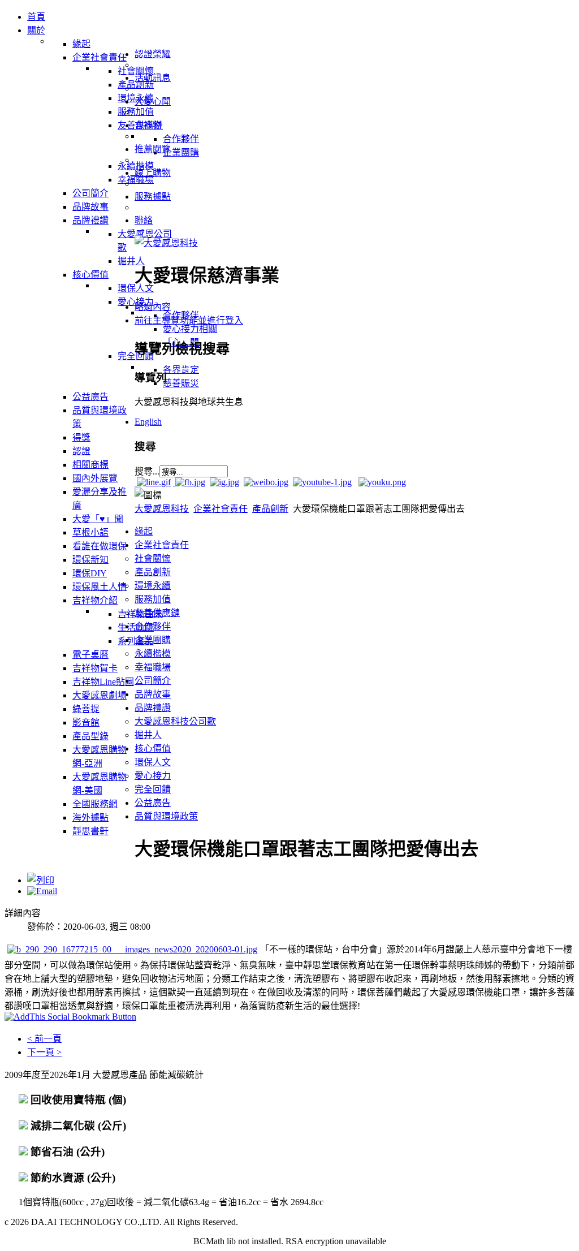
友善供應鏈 (157, 613)
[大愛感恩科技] (166, 243)
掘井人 (148, 735)
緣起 (144, 531)
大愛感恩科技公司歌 (175, 721)
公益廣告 (153, 803)
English (148, 421)
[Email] (42, 891)
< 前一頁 (44, 1038)
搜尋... (147, 471)
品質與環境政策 (166, 816)
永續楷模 (153, 653)
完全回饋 (153, 789)
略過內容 (153, 307)
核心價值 (153, 748)
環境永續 (153, 585)
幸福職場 (153, 667)
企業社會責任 (220, 509)
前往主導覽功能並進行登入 (189, 320)
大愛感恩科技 (162, 509)
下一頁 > (44, 1052)
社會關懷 (153, 558)
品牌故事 (153, 694)
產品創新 (270, 509)
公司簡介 (153, 680)
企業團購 (153, 640)
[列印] (40, 880)
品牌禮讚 (153, 708)
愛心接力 (153, 775)
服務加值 (153, 599)
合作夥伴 (153, 626)
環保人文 (153, 762)
